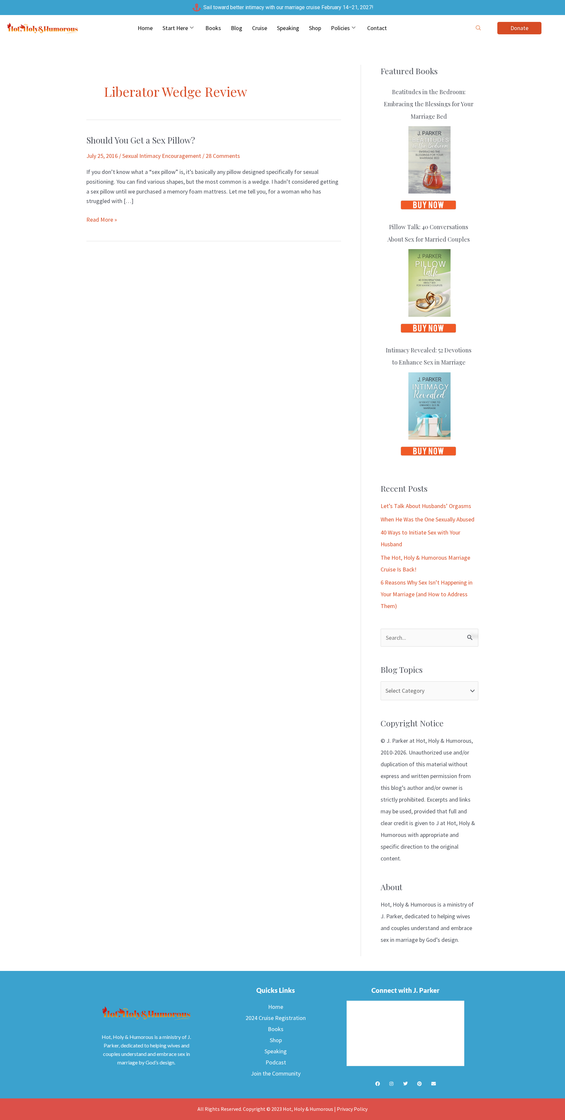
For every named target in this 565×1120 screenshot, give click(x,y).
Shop (315, 28)
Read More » (101, 219)
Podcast (275, 1062)
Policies (340, 28)
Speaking (288, 28)
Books (213, 28)
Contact (377, 28)
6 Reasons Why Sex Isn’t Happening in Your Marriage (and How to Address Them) (426, 594)
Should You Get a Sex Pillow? (140, 140)
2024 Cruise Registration (276, 1018)
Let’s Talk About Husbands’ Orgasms (426, 506)
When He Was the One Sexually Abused (427, 519)
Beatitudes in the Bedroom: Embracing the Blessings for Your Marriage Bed (428, 104)
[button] (478, 28)
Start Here (175, 28)
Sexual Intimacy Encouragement (161, 156)
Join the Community (275, 1073)
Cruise (259, 28)
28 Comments (223, 156)
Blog (236, 28)
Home (145, 28)
